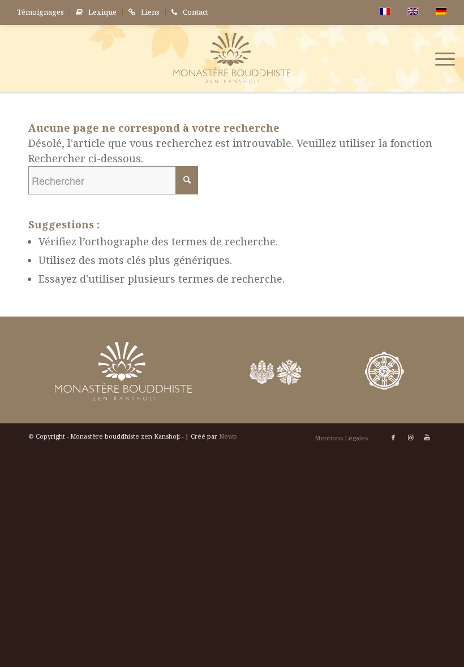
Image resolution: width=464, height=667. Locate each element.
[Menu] (439, 58)
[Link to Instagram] (410, 437)
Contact (195, 12)
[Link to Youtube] (427, 437)
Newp (228, 436)
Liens (150, 12)
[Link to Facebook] (393, 437)
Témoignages (40, 12)
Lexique (102, 12)
